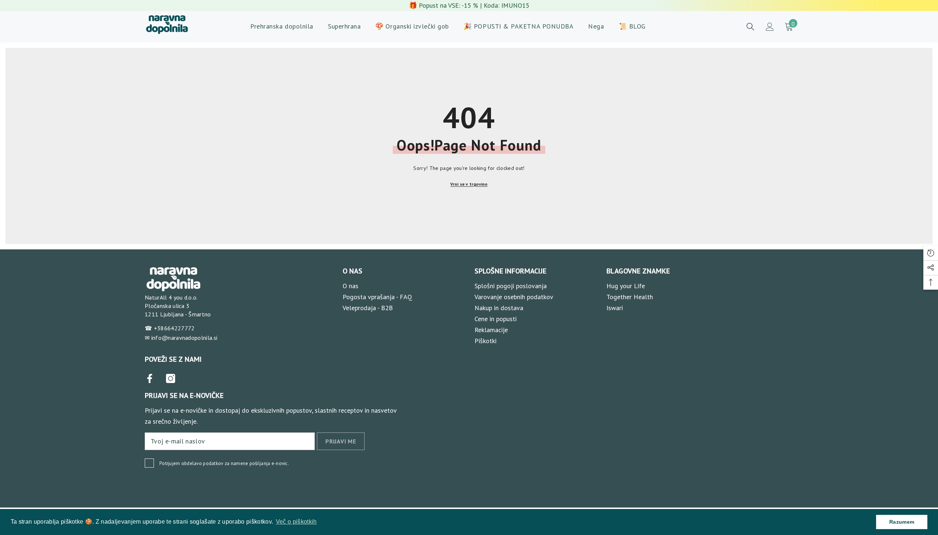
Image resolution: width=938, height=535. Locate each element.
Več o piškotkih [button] (296, 522)
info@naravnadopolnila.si (184, 337)
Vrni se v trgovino (468, 184)
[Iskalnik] (750, 26)
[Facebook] (149, 378)
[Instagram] (170, 378)
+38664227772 (174, 328)
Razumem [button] (901, 522)
